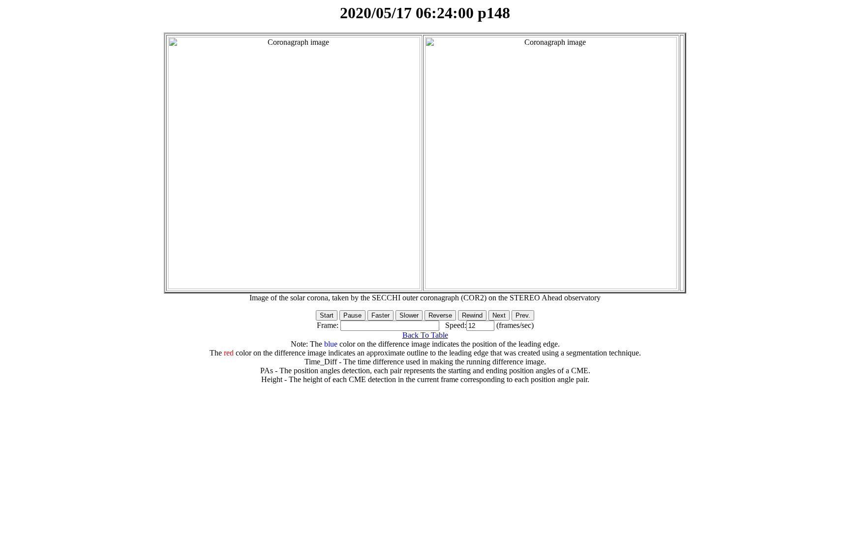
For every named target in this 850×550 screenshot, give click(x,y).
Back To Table (425, 335)
